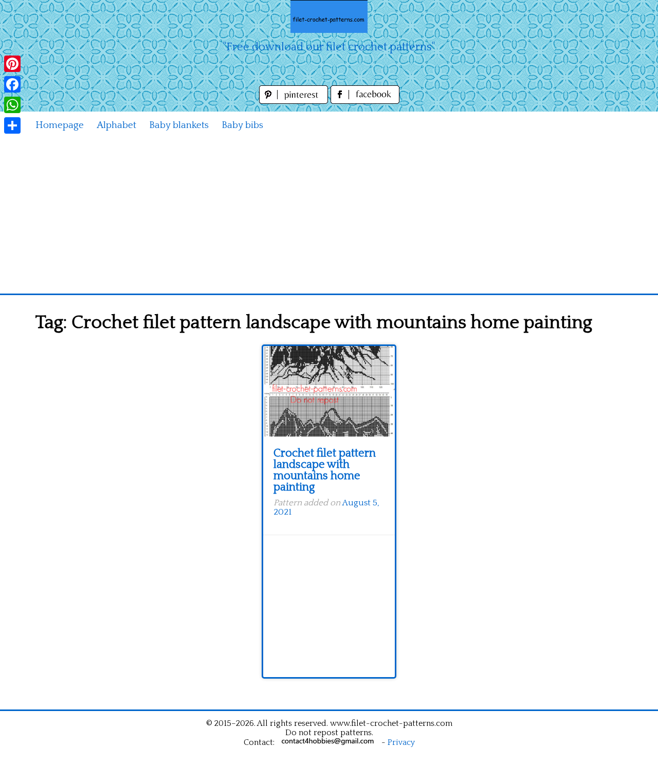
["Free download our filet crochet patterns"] (329, 16)
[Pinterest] (12, 63)
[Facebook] (12, 84)
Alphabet (116, 125)
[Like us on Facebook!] (365, 101)
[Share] (12, 125)
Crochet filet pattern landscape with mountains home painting (324, 470)
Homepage (59, 125)
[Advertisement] (329, 216)
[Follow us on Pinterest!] (295, 101)
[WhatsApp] (12, 105)
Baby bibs (242, 125)
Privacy (401, 742)
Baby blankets (179, 125)
